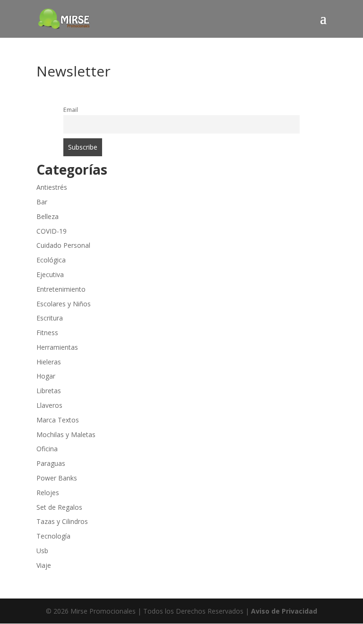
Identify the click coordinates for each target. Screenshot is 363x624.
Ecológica (51, 259)
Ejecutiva (50, 274)
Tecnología (53, 535)
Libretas (48, 390)
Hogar (45, 375)
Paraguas (50, 463)
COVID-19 (51, 231)
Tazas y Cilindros (62, 521)
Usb (42, 550)
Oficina (47, 448)
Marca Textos (57, 419)
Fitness (47, 332)
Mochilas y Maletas (65, 434)
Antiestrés (51, 187)
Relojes (47, 492)
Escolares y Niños (63, 303)
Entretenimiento (61, 289)
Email (70, 110)
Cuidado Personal (63, 245)
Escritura (49, 317)
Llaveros (49, 405)
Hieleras (48, 361)
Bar (41, 201)
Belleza (47, 216)
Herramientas (57, 347)
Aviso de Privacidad (284, 611)
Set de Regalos (59, 507)
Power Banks (56, 477)
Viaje (43, 565)
